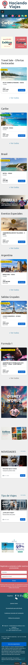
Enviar (14, 580)
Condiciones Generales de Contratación (14, 613)
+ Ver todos (14, 98)
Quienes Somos (14, 603)
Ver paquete (22, 90)
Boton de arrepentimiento (14, 644)
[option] (14, 23)
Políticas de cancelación (14, 618)
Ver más (23, 477)
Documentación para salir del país (14, 608)
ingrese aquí (22, 658)
